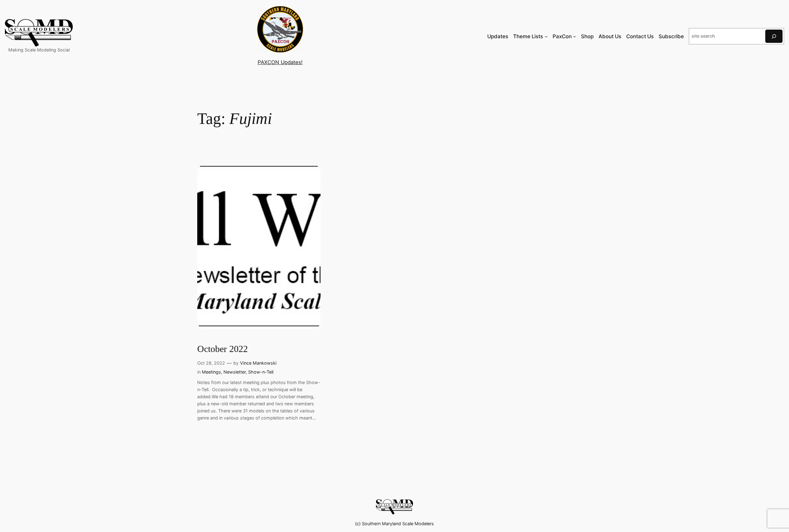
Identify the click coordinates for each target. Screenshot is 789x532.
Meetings (211, 371)
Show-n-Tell (260, 371)
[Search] (774, 36)
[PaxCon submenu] (574, 36)
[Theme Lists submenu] (546, 36)
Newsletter (234, 371)
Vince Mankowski (258, 363)
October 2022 (222, 349)
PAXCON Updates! (280, 62)
